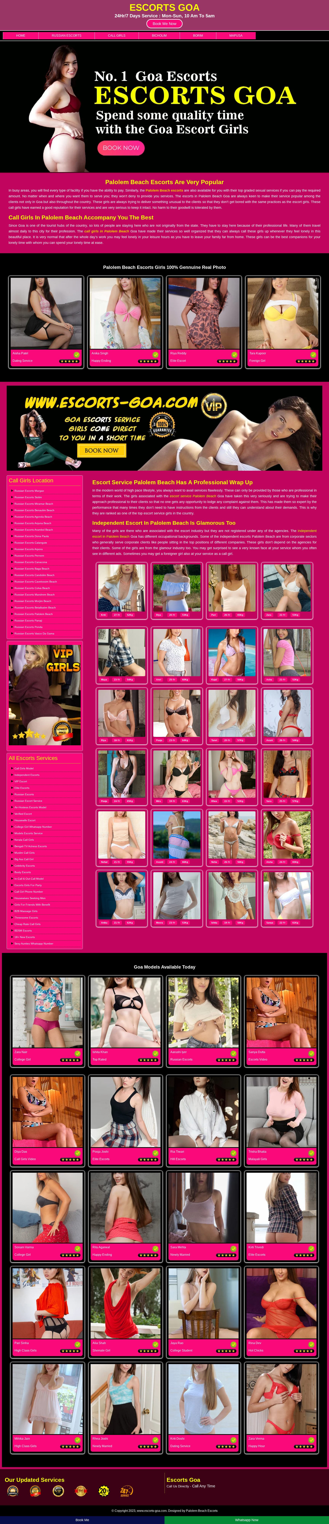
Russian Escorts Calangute (30, 542)
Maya (104, 679)
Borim (198, 35)
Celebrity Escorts (24, 865)
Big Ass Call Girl (24, 859)
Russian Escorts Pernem (29, 555)
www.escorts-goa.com (152, 1510)
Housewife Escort (24, 820)
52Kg (130, 615)
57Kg (240, 740)
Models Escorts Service (28, 833)
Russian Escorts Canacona (30, 562)
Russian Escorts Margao (29, 490)
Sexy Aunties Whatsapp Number (33, 943)
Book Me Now (164, 24)
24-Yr (117, 801)
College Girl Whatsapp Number (33, 826)
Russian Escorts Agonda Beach (33, 516)
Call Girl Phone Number (28, 891)
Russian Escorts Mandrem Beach (34, 594)
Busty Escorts (22, 872)
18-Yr (117, 740)
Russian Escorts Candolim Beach (34, 575)
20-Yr (172, 615)
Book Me (82, 1520)
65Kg (240, 615)
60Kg (185, 679)
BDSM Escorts (23, 930)
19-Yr (172, 801)
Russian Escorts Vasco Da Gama (34, 633)
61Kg (130, 740)
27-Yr (117, 615)
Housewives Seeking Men (30, 898)
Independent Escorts (26, 774)
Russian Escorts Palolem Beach (33, 614)
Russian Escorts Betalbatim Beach (35, 607)
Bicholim (159, 35)
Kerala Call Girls (24, 839)
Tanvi (214, 740)
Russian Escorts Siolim (28, 497)
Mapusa (236, 35)
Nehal (104, 862)
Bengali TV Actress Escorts (30, 846)
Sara (269, 801)
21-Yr (282, 679)
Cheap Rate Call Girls (27, 924)
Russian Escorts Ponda (28, 627)
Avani (269, 740)
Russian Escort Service (28, 800)
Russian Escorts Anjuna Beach (32, 523)
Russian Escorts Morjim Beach (32, 601)
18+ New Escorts (24, 937)
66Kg (185, 862)
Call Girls (116, 35)
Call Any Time (203, 1486)
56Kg (240, 679)
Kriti (103, 615)
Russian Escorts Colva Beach (32, 588)
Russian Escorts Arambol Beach (33, 529)
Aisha (269, 862)
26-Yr (227, 615)
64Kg (185, 740)
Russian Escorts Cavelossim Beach (35, 581)
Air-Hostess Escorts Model (30, 807)
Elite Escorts (21, 787)
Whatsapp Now (246, 1520)
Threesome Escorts (26, 917)
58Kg (240, 922)
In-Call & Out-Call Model (29, 878)
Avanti (159, 862)
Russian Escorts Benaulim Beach (34, 510)
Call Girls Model (24, 768)
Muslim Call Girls (24, 852)
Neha (214, 862)
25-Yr (172, 679)
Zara (268, 615)
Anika (104, 922)
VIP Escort (20, 781)
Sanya (269, 922)
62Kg (130, 922)
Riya (158, 615)
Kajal (214, 679)
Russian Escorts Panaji (28, 620)
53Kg (185, 615)
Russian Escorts (66, 35)
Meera (159, 922)
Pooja (159, 740)
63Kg (185, 801)
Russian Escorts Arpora (28, 549)
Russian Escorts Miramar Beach (33, 503)
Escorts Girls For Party (28, 885)
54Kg (130, 679)
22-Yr (282, 615)
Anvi (158, 679)
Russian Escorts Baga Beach (31, 568)
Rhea (214, 801)
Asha (269, 679)
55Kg (130, 862)
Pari (213, 615)
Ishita (214, 922)
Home (20, 35)
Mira (158, 801)
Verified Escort (23, 813)
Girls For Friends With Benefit (32, 904)
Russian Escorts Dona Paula (31, 536)
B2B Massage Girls (26, 911)
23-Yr (117, 679)
